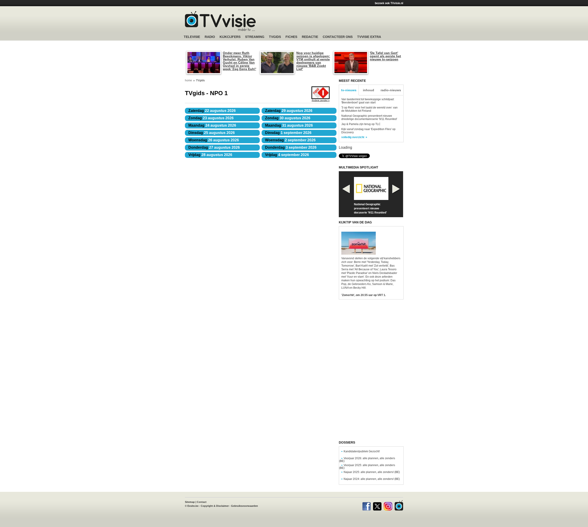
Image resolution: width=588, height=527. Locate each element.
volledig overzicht (352, 137)
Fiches (291, 37)
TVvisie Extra (369, 37)
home (188, 80)
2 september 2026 (290, 140)
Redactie (310, 37)
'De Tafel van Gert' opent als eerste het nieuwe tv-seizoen (385, 56)
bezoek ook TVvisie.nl (389, 3)
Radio (210, 37)
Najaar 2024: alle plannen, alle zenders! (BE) (372, 479)
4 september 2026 (287, 155)
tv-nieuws (348, 90)
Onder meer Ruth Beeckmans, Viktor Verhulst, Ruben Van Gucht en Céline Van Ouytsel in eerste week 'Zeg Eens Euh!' (239, 61)
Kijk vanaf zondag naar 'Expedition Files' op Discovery (368, 131)
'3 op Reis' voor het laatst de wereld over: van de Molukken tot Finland (369, 109)
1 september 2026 (288, 133)
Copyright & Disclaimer (215, 505)
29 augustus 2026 (288, 111)
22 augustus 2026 (212, 111)
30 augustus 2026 (287, 118)
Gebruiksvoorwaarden (244, 505)
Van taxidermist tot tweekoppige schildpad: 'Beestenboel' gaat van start (367, 101)
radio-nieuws (391, 90)
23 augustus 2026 (211, 118)
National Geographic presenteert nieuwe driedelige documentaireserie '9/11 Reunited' (369, 117)
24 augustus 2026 (212, 125)
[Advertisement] (338, 21)
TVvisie (399, 505)
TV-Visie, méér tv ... (220, 21)
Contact (201, 502)
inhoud (368, 90)
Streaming (254, 37)
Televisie (192, 37)
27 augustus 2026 (214, 147)
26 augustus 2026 (213, 140)
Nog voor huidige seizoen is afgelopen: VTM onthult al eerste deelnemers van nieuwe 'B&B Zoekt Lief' (313, 61)
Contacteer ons (338, 37)
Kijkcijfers (230, 37)
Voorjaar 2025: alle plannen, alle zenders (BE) (367, 467)
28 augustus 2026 (210, 155)
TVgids (275, 37)
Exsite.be (192, 505)
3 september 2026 (291, 147)
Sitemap (190, 502)
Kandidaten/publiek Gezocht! (362, 451)
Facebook (366, 505)
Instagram (388, 505)
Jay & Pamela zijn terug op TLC (361, 124)
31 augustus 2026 (289, 125)
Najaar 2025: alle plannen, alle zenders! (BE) (372, 472)
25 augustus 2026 (211, 133)
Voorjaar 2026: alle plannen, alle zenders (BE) (367, 460)
